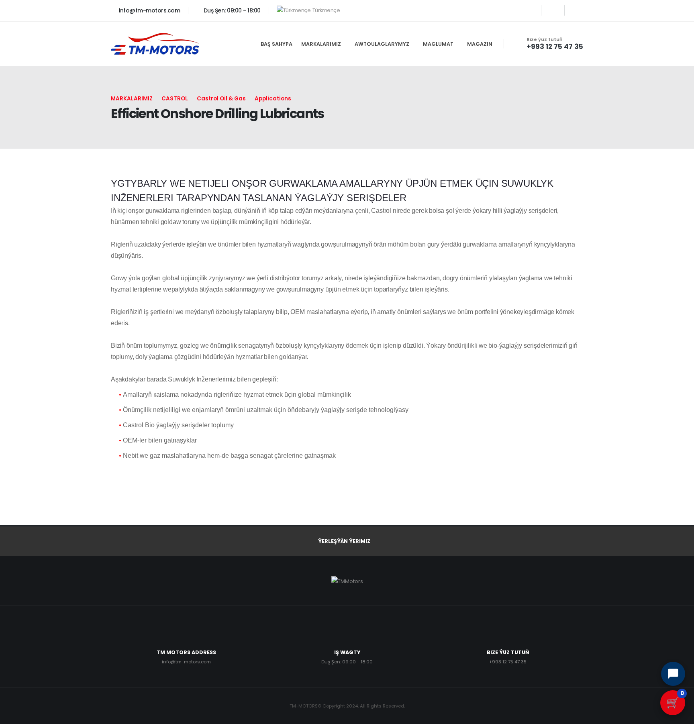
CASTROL (174, 98)
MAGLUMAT (438, 44)
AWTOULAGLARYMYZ (382, 44)
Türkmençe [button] (326, 10)
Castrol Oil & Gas (221, 98)
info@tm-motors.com (149, 10)
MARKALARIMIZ (321, 44)
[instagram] (529, 10)
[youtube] (552, 10)
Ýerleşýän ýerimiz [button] (344, 541)
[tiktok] (576, 10)
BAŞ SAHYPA (276, 44)
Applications (273, 98)
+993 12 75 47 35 (555, 46)
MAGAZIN (479, 44)
